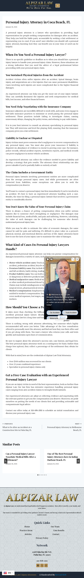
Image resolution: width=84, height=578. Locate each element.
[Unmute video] (47, 259)
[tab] (37, 474)
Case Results (58, 530)
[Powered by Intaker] (67, 320)
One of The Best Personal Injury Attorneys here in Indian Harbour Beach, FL (62, 456)
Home (27, 527)
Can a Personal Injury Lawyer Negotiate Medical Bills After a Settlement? (21, 456)
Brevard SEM (60, 575)
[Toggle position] (73, 259)
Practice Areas (26, 530)
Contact (55, 534)
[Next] (78, 461)
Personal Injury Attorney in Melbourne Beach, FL (64, 427)
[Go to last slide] (5, 461)
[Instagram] (46, 565)
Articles (28, 534)
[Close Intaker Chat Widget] (77, 259)
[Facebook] (38, 565)
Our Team (55, 527)
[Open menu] (57, 6)
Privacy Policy (42, 538)
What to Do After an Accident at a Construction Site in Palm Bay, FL (17, 427)
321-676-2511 (42, 560)
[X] (42, 565)
